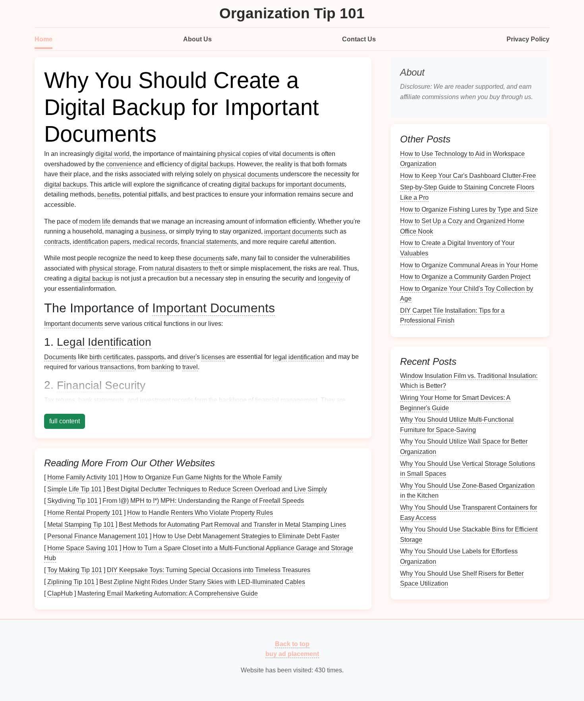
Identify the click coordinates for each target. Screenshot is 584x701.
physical (234, 174)
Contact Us (359, 39)
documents (297, 153)
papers (120, 241)
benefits (108, 194)
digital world (112, 153)
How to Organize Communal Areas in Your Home (469, 264)
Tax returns (59, 400)
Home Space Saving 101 (82, 547)
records (182, 400)
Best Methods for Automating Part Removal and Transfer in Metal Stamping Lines (232, 524)
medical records (155, 241)
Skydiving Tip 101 (72, 500)
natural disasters (178, 268)
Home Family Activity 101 (83, 477)
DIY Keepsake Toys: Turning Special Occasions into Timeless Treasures (208, 570)
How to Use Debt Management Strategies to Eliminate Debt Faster (246, 536)
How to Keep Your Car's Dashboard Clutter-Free (468, 175)
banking (162, 367)
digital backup (93, 278)
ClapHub (60, 593)
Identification (119, 342)
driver (187, 356)
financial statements (209, 241)
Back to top (292, 643)
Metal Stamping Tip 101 (80, 524)
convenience (124, 164)
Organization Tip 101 (292, 13)
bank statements (101, 400)
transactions (117, 367)
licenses (213, 356)
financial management (286, 400)
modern (90, 221)
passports (150, 356)
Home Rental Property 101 (84, 512)
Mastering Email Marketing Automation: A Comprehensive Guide (167, 593)
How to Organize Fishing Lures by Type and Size (469, 209)
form (201, 400)
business (153, 231)
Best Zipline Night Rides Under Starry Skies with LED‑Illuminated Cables (202, 581)
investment (155, 400)
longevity (330, 278)
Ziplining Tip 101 (71, 581)
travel (190, 367)
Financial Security (101, 385)
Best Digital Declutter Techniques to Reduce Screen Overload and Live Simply (216, 488)
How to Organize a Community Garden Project (465, 276)
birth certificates (111, 356)
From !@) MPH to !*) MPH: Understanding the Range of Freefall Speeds (203, 500)
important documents (315, 184)
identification (90, 241)
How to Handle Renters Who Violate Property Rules (200, 512)
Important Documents (213, 308)
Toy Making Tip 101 (74, 570)
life (106, 221)
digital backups (212, 164)
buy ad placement (292, 653)
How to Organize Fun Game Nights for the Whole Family (203, 477)
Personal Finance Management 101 (97, 536)
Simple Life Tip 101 (74, 488)
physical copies (239, 153)
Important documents (73, 323)
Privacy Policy (528, 39)
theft (216, 268)
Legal (71, 342)
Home (43, 39)
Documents (60, 356)
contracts (57, 241)
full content (64, 421)
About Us (197, 39)
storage (124, 268)
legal (280, 356)
